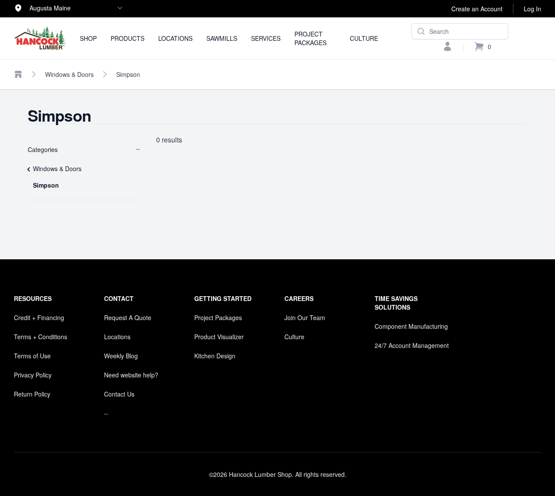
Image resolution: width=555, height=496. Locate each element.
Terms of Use (32, 355)
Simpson (128, 74)
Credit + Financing (39, 317)
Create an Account (477, 8)
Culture (364, 38)
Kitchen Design (214, 355)
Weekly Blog (121, 355)
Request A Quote (127, 317)
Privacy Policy (33, 374)
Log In (532, 8)
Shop (88, 38)
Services (266, 38)
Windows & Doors (69, 74)
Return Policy (32, 394)
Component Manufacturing (411, 326)
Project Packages (310, 38)
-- (106, 413)
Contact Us (119, 394)
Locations (175, 38)
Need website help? (131, 374)
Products (127, 38)
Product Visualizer (219, 336)
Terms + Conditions (40, 336)
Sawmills (221, 38)
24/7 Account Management (412, 345)
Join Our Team (304, 317)
